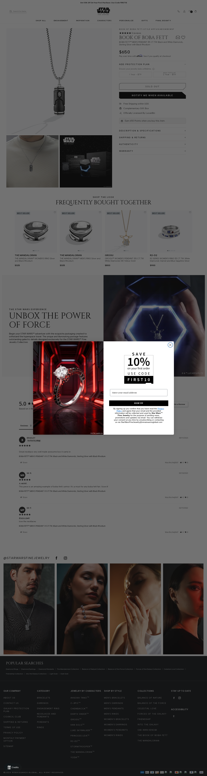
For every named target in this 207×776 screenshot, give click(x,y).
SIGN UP (138, 403)
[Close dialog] (170, 344)
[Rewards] (13, 767)
